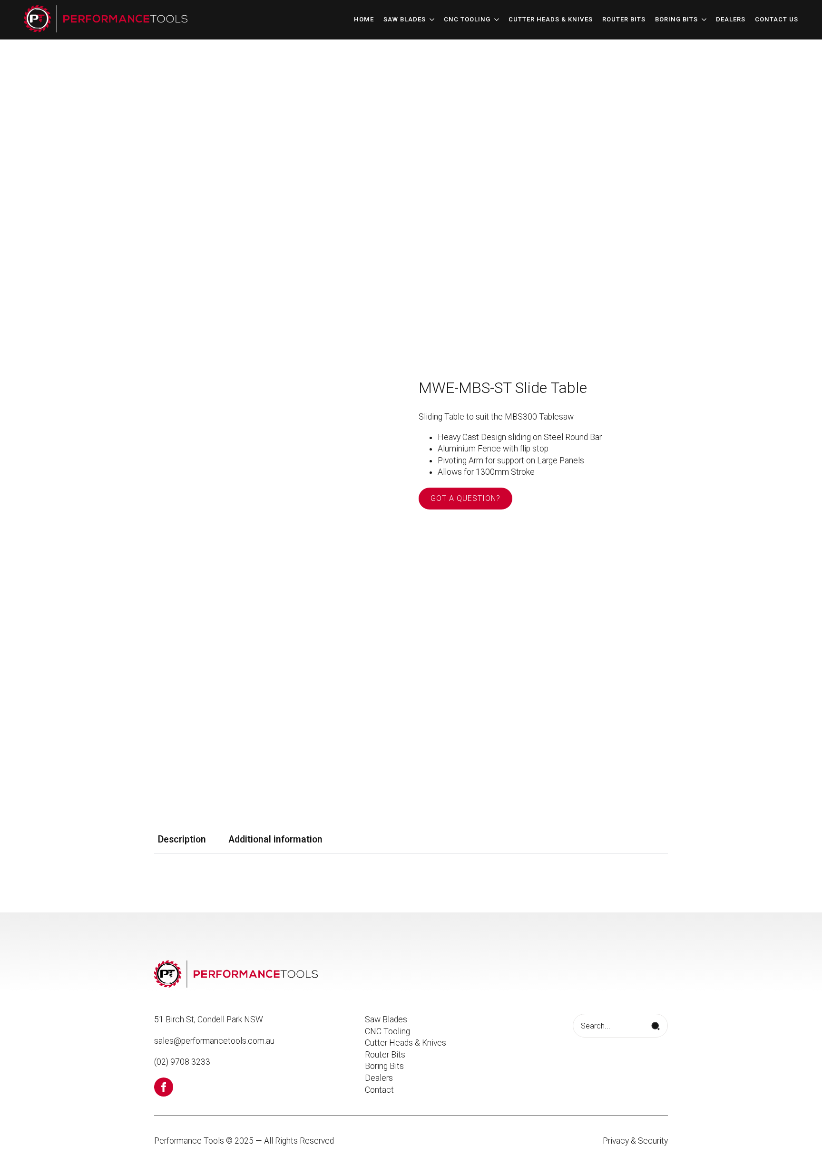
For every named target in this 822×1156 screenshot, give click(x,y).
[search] (655, 1026)
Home (364, 19)
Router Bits (624, 19)
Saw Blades (404, 19)
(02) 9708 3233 (182, 1062)
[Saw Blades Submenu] (430, 19)
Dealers (730, 19)
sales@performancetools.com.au (214, 1041)
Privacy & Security (635, 1141)
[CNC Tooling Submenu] (494, 19)
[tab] (182, 839)
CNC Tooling (467, 19)
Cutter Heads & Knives (551, 19)
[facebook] (163, 1087)
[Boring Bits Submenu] (702, 19)
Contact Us (776, 19)
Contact (379, 1090)
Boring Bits (676, 19)
